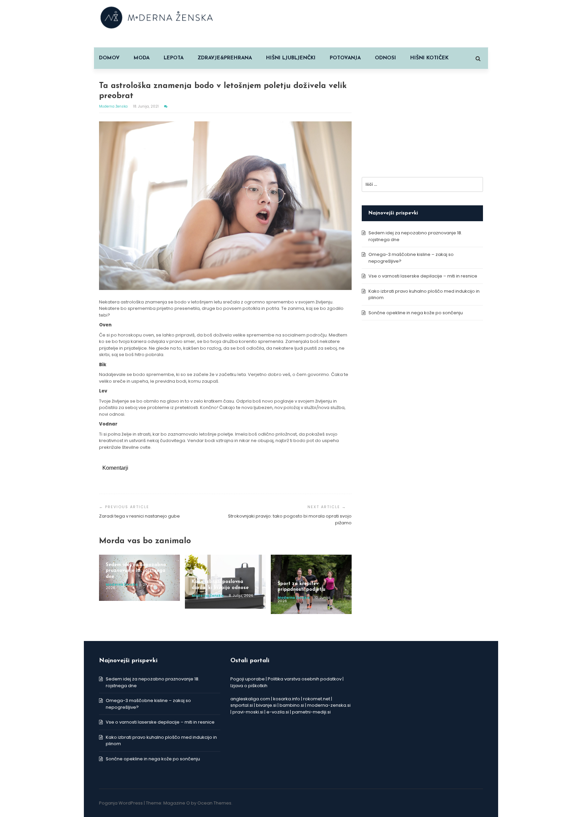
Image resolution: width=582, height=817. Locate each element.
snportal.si (241, 705)
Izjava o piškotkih (248, 685)
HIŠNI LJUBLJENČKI (291, 58)
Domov (109, 58)
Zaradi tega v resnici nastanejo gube (139, 516)
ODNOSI (385, 58)
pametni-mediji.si (311, 712)
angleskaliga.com (250, 699)
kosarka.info (286, 699)
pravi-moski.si (247, 712)
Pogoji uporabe (247, 679)
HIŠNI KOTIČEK (429, 58)
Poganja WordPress (121, 803)
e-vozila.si (277, 712)
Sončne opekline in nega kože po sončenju (415, 313)
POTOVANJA (345, 58)
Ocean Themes (214, 803)
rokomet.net (316, 699)
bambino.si (292, 705)
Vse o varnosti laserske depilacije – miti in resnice (422, 276)
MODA (142, 58)
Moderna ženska (114, 106)
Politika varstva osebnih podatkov (305, 679)
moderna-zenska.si (329, 705)
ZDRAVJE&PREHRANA (225, 58)
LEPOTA (174, 58)
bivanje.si (266, 705)
